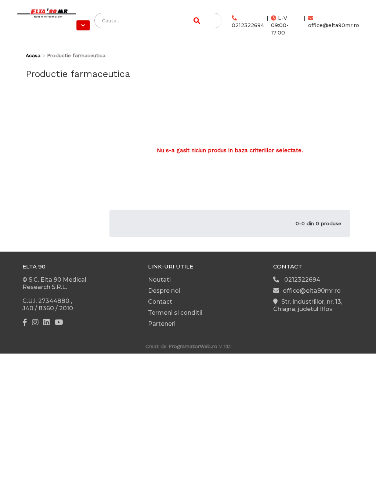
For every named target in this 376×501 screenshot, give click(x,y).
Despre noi (164, 290)
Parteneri (162, 323)
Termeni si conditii (175, 312)
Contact (160, 301)
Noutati (159, 279)
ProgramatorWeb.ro (193, 346)
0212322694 (248, 25)
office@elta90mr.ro (333, 25)
